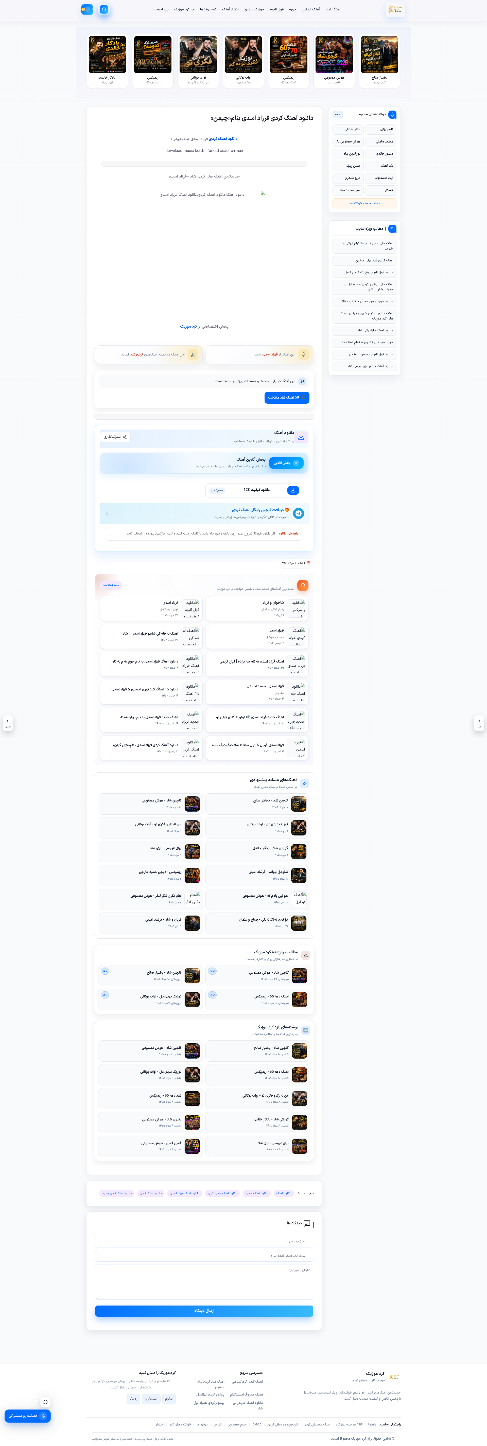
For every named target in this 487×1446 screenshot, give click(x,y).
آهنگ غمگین (311, 9)
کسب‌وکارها (208, 9)
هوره (292, 9)
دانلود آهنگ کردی (222, 139)
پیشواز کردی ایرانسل (210, 1394)
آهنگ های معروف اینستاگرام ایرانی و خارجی (368, 246)
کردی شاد (136, 354)
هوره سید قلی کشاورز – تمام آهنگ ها (367, 342)
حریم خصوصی (237, 1424)
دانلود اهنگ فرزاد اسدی (184, 1193)
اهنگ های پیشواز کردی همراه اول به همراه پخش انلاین (368, 287)
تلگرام (169, 1399)
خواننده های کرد (180, 1424)
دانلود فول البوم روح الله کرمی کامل (368, 272)
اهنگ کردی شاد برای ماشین (374, 260)
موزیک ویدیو (254, 9)
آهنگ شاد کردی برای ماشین (210, 1384)
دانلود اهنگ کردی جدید (117, 1193)
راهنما (372, 1424)
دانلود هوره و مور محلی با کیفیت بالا (367, 301)
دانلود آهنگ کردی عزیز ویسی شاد (370, 366)
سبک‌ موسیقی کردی (317, 1424)
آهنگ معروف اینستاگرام (246, 1394)
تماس (218, 1424)
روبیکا (133, 1399)
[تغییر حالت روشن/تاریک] (87, 9)
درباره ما (202, 1424)
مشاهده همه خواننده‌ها (364, 203)
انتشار (160, 1424)
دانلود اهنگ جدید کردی (222, 1193)
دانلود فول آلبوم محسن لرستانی (371, 354)
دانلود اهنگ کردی (151, 1193)
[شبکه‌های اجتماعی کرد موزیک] (45, 1401)
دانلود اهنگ (283, 1193)
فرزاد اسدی (270, 354)
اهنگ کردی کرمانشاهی (247, 1381)
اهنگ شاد (333, 9)
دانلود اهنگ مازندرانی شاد (375, 330)
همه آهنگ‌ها (111, 585)
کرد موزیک (188, 327)
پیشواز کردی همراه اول (209, 1403)
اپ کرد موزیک (184, 9)
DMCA (257, 1424)
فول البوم (277, 9)
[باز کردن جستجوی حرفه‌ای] (104, 9)
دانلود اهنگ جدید (257, 1193)
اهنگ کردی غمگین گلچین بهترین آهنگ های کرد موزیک (366, 316)
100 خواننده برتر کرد (349, 1424)
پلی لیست (161, 9)
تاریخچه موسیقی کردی (282, 1424)
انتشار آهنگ (230, 9)
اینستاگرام (151, 1399)
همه (338, 114)
